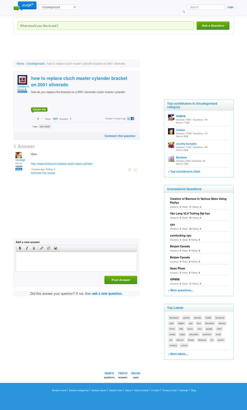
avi (212, 339)
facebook (220, 317)
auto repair (45, 126)
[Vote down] (42, 118)
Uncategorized (35, 63)
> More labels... (178, 354)
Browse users (59, 390)
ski (170, 339)
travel (172, 328)
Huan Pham (177, 268)
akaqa (191, 339)
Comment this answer (43, 173)
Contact (155, 390)
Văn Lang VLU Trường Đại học (190, 213)
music (190, 328)
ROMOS (181, 116)
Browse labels (98, 390)
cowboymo (24, 86)
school (184, 345)
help (181, 328)
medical (173, 345)
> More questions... (180, 290)
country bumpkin (186, 143)
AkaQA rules (115, 390)
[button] (20, 248)
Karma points (141, 390)
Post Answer (121, 280)
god (190, 323)
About (128, 390)
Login (230, 7)
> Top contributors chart (184, 171)
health (208, 317)
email (218, 334)
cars (199, 328)
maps (182, 334)
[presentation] (20, 248)
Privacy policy (169, 390)
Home (20, 63)
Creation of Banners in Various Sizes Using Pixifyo (198, 200)
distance (202, 339)
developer (174, 317)
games (186, 317)
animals (197, 317)
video (219, 328)
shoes (172, 334)
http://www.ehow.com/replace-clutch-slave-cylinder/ (62, 164)
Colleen (180, 130)
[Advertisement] (84, 50)
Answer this (39, 109)
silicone (222, 323)
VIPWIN (174, 279)
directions (209, 323)
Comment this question (120, 136)
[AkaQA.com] (25, 6)
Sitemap (183, 390)
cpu (172, 224)
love (199, 323)
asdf (171, 323)
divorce (180, 339)
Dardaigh (20, 160)
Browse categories (79, 390)
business (207, 334)
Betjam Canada (180, 246)
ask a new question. (107, 293)
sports (221, 339)
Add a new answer (28, 242)
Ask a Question (213, 25)
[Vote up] (34, 118)
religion (181, 323)
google (209, 328)
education (193, 334)
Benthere (181, 157)
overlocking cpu (180, 235)
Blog (193, 390)
